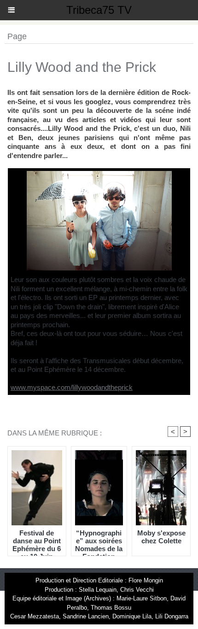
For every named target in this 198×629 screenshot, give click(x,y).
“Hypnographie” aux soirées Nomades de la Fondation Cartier (98, 540)
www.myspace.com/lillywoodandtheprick (72, 387)
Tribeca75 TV (99, 10)
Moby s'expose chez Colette (161, 537)
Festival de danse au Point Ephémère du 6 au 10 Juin (36, 540)
